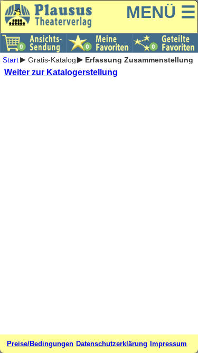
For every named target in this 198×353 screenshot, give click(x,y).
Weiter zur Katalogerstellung (61, 72)
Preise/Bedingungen (40, 344)
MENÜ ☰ (161, 12)
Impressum (168, 344)
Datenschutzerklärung (111, 344)
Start (10, 59)
